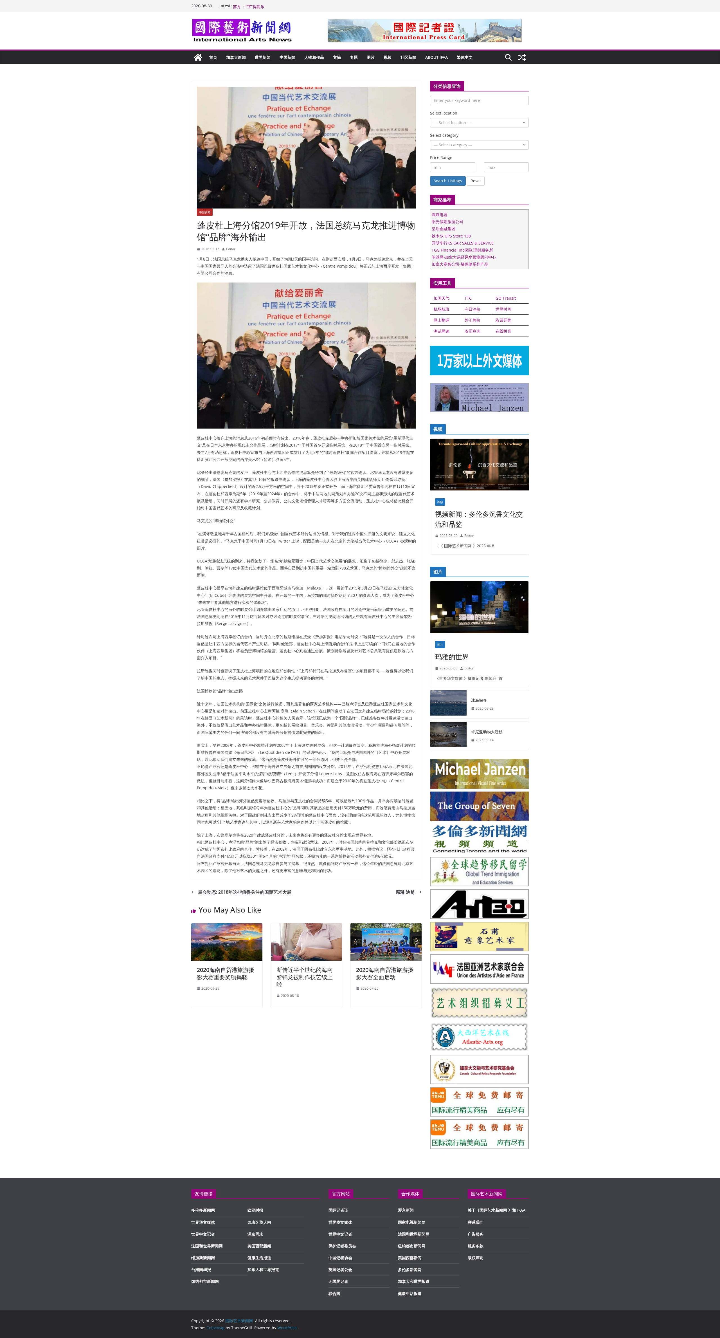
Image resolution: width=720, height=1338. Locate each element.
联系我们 (475, 1222)
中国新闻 (287, 57)
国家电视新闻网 (412, 1222)
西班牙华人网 (259, 1222)
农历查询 (472, 331)
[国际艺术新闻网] (198, 57)
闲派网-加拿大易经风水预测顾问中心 (464, 257)
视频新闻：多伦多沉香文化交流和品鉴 (479, 519)
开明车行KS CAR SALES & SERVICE (463, 243)
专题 (354, 57)
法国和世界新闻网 (207, 1246)
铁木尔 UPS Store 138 (451, 236)
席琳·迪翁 (405, 892)
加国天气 (441, 298)
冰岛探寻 (479, 700)
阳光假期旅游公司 (447, 221)
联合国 (334, 1293)
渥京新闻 (406, 1210)
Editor (230, 248)
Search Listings (448, 180)
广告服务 (475, 1234)
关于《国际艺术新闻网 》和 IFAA (496, 1210)
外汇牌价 (472, 320)
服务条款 (475, 1246)
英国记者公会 (340, 1269)
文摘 (337, 57)
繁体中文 (464, 57)
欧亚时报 (255, 1210)
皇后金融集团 (443, 228)
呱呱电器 (439, 214)
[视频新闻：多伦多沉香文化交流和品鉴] (479, 466)
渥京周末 (255, 1234)
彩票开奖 (503, 320)
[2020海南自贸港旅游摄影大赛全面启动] (386, 927)
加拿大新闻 (236, 57)
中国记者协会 (340, 1257)
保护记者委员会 (342, 1246)
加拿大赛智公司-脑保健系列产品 (460, 264)
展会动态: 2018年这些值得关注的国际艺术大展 (244, 892)
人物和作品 (314, 57)
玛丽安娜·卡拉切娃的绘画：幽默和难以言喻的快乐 (277, 5)
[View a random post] (522, 57)
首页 (213, 57)
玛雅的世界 (452, 656)
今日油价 (472, 309)
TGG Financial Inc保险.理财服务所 (462, 250)
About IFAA (436, 57)
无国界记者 (338, 1281)
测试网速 (441, 331)
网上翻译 (441, 320)
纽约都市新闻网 (205, 1281)
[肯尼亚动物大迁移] (448, 736)
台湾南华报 (201, 1269)
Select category (444, 135)
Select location (443, 113)
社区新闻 (408, 57)
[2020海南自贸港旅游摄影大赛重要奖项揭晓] (226, 927)
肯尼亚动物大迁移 (487, 731)
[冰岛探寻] (448, 704)
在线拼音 (503, 331)
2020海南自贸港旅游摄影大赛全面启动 (384, 973)
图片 (371, 57)
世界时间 (503, 309)
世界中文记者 (203, 1234)
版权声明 (475, 1257)
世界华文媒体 (203, 1222)
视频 (388, 57)
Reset (476, 180)
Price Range (441, 157)
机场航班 (441, 309)
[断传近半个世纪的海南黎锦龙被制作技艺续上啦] (306, 927)
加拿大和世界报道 (263, 1269)
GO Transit (506, 298)
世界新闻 (263, 57)
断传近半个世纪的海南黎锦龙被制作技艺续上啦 (304, 977)
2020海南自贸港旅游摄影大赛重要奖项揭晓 (225, 973)
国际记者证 (338, 1210)
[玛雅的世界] (479, 608)
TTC (468, 298)
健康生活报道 (259, 1257)
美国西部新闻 (259, 1246)
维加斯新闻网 (203, 1257)
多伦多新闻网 (203, 1210)
